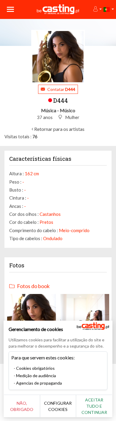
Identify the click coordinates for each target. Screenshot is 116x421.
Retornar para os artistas (58, 129)
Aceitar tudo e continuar (94, 406)
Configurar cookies (58, 406)
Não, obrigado (21, 406)
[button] (97, 9)
